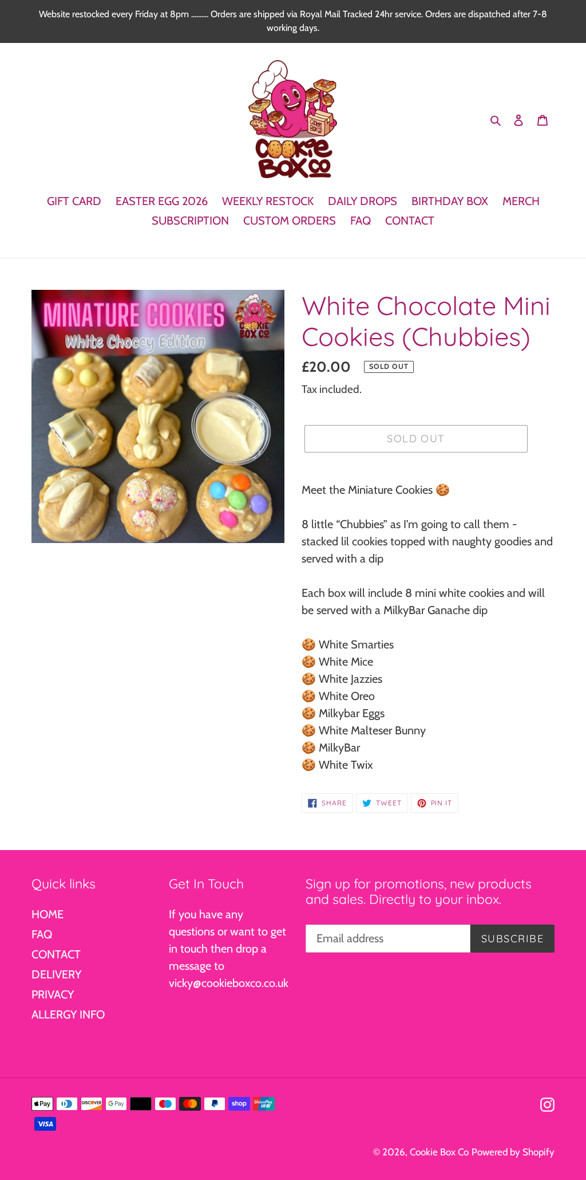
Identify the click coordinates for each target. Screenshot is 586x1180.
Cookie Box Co (439, 1152)
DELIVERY (56, 974)
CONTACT (56, 954)
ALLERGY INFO (68, 1014)
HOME (47, 914)
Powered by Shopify (513, 1152)
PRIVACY (52, 994)
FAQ (41, 934)
